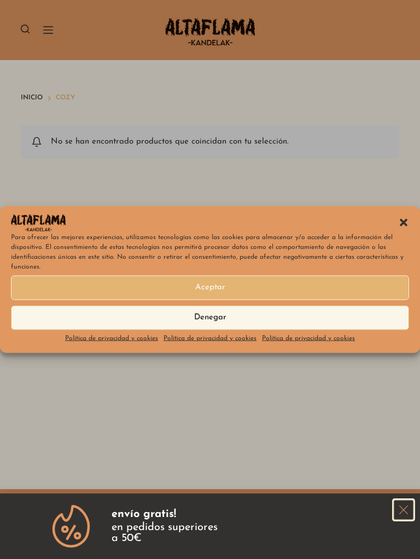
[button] (403, 222)
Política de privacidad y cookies (111, 338)
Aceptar (210, 287)
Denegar (210, 317)
